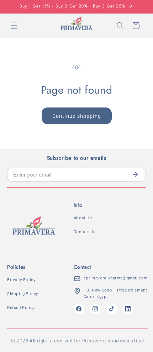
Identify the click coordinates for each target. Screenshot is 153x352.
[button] (14, 25)
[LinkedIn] (128, 309)
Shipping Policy (22, 293)
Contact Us (85, 231)
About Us (83, 217)
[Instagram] (95, 309)
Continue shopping (76, 115)
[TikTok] (111, 309)
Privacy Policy (21, 279)
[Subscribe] (135, 174)
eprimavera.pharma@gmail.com (116, 277)
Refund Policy (21, 307)
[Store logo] (33, 228)
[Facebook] (79, 309)
